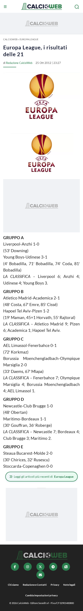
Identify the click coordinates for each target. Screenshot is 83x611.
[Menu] (5, 7)
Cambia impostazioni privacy (41, 595)
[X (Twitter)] (40, 567)
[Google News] (66, 567)
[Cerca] (77, 7)
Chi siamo (13, 584)
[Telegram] (53, 567)
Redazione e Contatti (35, 584)
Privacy (55, 584)
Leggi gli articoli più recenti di (43, 476)
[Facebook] (15, 567)
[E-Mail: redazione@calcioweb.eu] (40, 575)
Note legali (69, 584)
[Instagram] (28, 567)
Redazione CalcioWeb (19, 63)
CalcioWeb (10, 39)
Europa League (29, 39)
